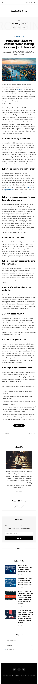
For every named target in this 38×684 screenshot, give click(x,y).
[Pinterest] (31, 433)
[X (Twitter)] (19, 669)
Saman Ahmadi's (12, 675)
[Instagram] (23, 669)
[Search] (34, 2)
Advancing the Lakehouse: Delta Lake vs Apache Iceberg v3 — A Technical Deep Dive (25, 568)
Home (14, 27)
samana (7, 433)
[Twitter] (29, 433)
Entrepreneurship (11, 641)
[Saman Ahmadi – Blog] (19, 11)
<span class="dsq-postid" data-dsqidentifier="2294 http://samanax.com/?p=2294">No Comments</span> (19, 53)
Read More (19, 491)
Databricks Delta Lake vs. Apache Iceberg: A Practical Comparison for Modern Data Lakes (25, 581)
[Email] (33, 433)
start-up (29, 187)
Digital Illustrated (9, 189)
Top (19, 680)
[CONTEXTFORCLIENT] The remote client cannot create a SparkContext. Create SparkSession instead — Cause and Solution (25, 597)
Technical (9, 645)
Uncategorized (19, 36)
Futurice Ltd (19, 89)
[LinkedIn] (14, 669)
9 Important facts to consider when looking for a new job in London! (19, 43)
